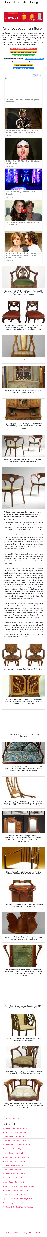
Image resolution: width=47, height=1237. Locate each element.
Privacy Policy (26, 1232)
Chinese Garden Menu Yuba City (14, 1182)
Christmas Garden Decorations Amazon (16, 1145)
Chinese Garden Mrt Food (12, 1169)
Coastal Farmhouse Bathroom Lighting (16, 1190)
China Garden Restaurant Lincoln (14, 1140)
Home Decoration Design (22, 2)
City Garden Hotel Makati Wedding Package (18, 1207)
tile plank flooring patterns (23, 65)
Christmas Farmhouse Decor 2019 (15, 1174)
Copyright (38, 1232)
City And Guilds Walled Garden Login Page (17, 1198)
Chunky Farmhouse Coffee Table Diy (15, 1128)
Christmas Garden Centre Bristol (14, 1194)
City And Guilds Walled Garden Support (16, 1132)
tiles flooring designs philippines (23, 62)
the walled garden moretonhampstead (23, 49)
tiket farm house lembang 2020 (23, 68)
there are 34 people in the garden (23, 55)
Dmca (7, 1232)
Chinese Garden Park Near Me (13, 1136)
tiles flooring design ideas (34, 59)
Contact (15, 1232)
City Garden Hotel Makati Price (13, 1165)
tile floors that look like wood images (23, 52)
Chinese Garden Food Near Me (13, 1153)
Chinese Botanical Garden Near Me (15, 1178)
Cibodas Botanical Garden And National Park (18, 1186)
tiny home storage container (13, 59)
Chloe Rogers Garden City (12, 1149)
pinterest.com (14, 1118)
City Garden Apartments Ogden (13, 1203)
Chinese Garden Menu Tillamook (14, 1161)
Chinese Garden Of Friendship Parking (16, 1157)
